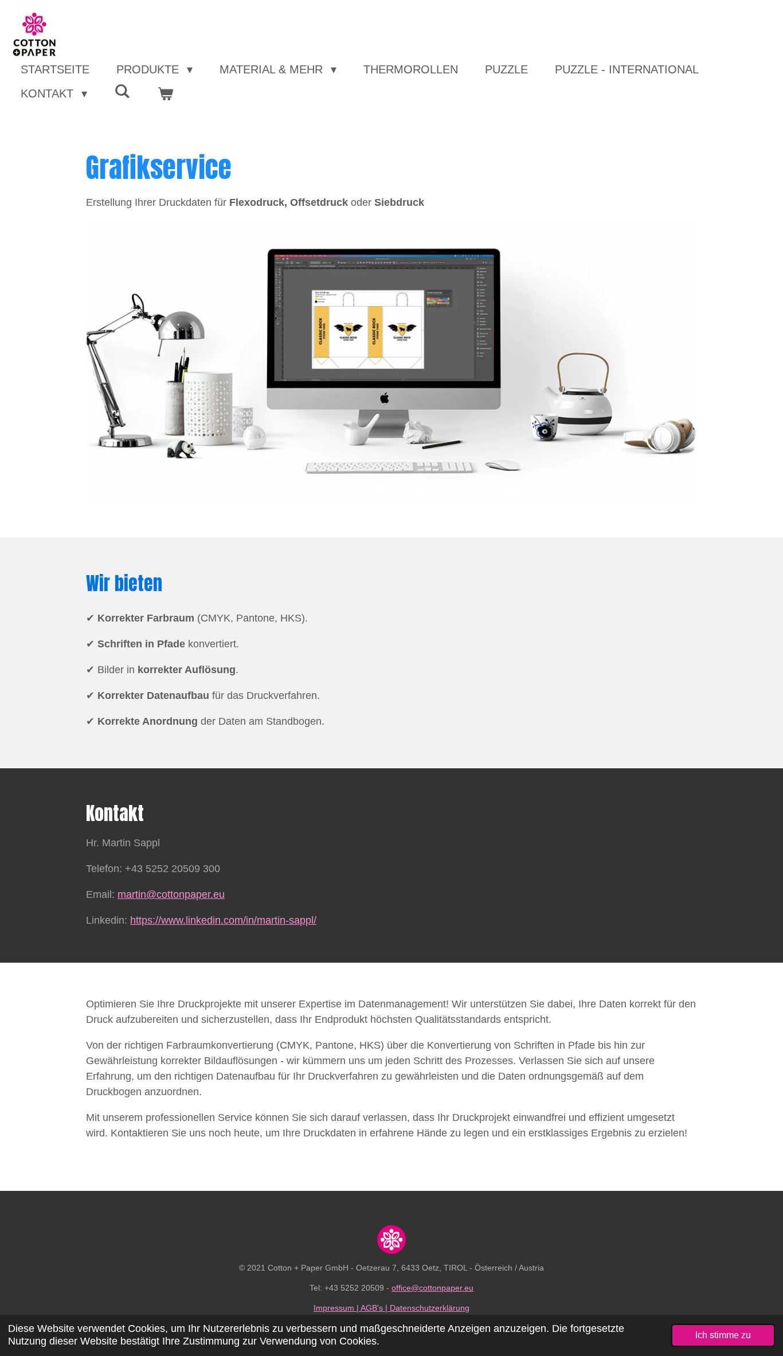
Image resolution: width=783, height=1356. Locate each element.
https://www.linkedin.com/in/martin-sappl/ (223, 920)
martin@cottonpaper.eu (171, 894)
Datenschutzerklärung (429, 1307)
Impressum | (337, 1307)
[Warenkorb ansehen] (165, 93)
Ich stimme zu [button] (723, 1335)
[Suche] (122, 91)
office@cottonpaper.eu (432, 1287)
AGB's (372, 1307)
